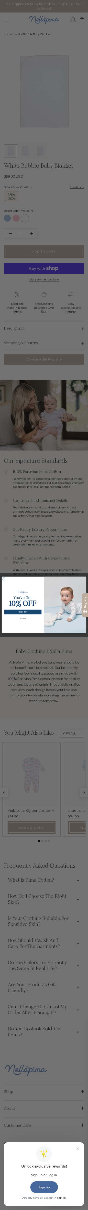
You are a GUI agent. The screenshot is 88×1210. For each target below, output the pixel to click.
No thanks (23, 618)
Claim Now (23, 612)
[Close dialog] (3, 578)
